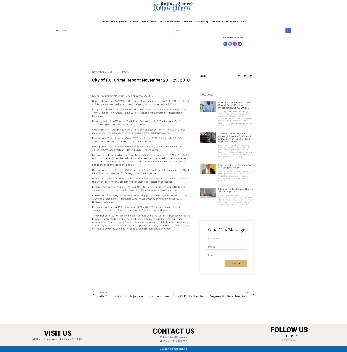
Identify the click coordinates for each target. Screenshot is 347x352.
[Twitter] (230, 44)
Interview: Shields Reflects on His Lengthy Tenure (234, 166)
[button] (61, 30)
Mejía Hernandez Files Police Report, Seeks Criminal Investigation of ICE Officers (234, 105)
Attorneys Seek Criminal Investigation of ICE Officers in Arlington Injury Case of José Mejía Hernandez (235, 137)
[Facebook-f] (286, 336)
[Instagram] (235, 44)
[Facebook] (225, 44)
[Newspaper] (240, 44)
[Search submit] (288, 30)
